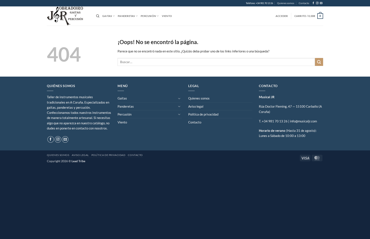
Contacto (304, 3)
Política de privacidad (203, 114)
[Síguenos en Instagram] (317, 3)
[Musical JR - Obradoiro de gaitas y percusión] (68, 16)
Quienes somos (285, 3)
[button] (282, 16)
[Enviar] (319, 62)
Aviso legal (195, 106)
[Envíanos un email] (321, 3)
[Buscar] (97, 16)
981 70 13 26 (278, 121)
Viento (167, 16)
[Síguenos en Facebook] (313, 3)
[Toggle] (179, 98)
